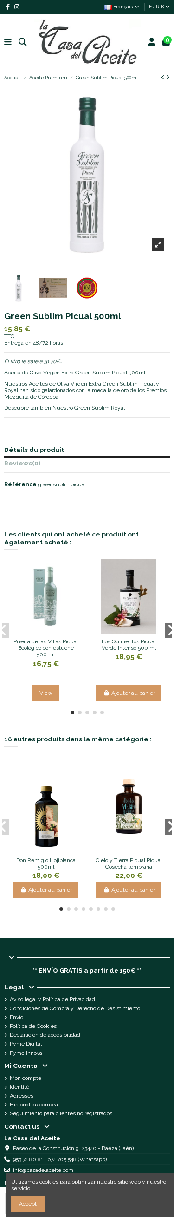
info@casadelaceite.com (43, 1170)
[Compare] (39, 631)
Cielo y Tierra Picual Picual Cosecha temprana (129, 863)
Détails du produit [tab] (34, 449)
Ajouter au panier (133, 693)
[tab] (87, 465)
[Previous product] (163, 77)
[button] (72, 712)
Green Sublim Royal (99, 408)
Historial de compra (34, 1104)
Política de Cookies (33, 1026)
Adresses (21, 1095)
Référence (20, 484)
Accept (28, 1204)
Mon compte (25, 1078)
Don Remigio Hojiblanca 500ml (46, 863)
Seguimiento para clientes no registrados (61, 1113)
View (45, 693)
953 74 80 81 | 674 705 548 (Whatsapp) (60, 1159)
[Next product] (168, 77)
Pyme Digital (26, 1043)
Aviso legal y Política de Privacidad (52, 999)
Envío (16, 1017)
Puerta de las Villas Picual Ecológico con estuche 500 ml (45, 648)
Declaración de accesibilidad (45, 1035)
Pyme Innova (26, 1053)
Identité (19, 1087)
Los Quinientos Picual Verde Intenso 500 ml (129, 644)
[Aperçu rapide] (51, 631)
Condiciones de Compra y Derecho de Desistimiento (75, 1008)
